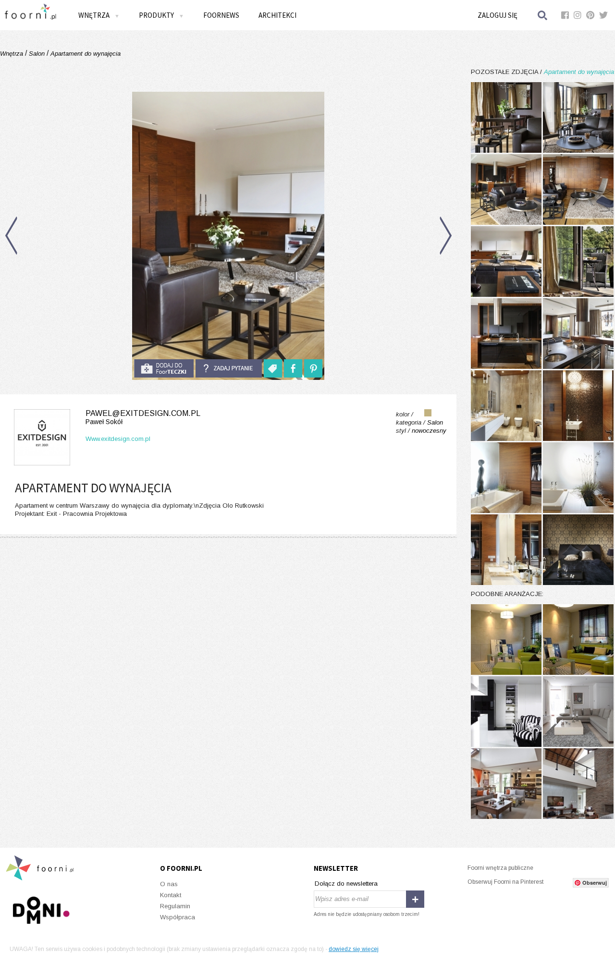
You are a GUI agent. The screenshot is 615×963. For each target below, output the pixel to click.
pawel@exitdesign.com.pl (143, 417)
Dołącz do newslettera (346, 883)
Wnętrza (12, 53)
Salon (37, 53)
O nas (169, 884)
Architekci (277, 15)
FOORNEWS (221, 15)
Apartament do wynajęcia (85, 53)
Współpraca (177, 917)
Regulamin (175, 906)
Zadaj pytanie (229, 368)
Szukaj (543, 15)
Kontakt (170, 895)
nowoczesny (429, 430)
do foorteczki (164, 368)
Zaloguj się (497, 15)
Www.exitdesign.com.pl (118, 438)
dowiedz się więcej (354, 949)
